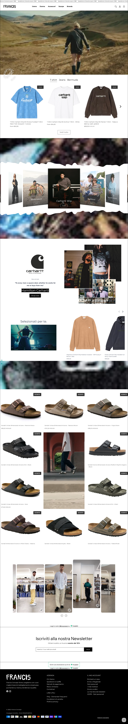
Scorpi (36, 203)
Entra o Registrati (94, 682)
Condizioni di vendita (55, 699)
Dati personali (92, 684)
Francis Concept (16, 709)
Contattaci (51, 689)
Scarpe (61, 6)
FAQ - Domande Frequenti (57, 697)
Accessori (52, 6)
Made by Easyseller (103, 717)
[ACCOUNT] (120, 6)
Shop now (35, 296)
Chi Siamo (51, 679)
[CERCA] (116, 6)
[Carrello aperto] (124, 6)
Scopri (16, 201)
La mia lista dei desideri (96, 692)
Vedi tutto (64, 132)
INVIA (88, 649)
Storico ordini (92, 689)
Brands (70, 6)
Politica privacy (52, 702)
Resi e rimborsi (52, 687)
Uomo (34, 6)
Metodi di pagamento (55, 684)
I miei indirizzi (92, 687)
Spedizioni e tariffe (54, 682)
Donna (42, 6)
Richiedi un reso (93, 679)
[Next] (120, 106)
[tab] (53, 80)
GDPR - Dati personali (95, 694)
